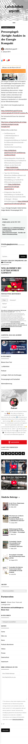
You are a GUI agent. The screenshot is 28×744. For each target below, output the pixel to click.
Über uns (4, 636)
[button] (14, 23)
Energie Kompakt (11, 208)
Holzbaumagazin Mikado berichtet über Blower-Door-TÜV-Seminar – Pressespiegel (17, 530)
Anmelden (5, 329)
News (3, 640)
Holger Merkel (5, 210)
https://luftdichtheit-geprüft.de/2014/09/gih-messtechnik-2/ (12, 187)
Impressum (4, 661)
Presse (3, 653)
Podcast (3, 371)
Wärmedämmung (6, 383)
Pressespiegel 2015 (16, 210)
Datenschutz (5, 657)
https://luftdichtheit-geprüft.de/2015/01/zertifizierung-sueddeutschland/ (15, 153)
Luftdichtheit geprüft (10, 49)
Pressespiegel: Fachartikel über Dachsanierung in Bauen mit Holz (17, 556)
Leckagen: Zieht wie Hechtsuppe (11, 375)
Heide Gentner (21, 208)
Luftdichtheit (5, 366)
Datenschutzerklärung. (15, 321)
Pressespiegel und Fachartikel (8, 27)
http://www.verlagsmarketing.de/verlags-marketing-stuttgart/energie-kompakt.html (14, 124)
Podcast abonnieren (7, 644)
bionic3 (3, 602)
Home (3, 631)
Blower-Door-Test (6, 362)
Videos (3, 649)
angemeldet (9, 244)
